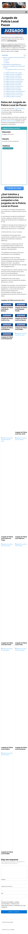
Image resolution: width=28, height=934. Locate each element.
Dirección (7, 59)
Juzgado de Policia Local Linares (13, 84)
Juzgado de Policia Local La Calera (13, 72)
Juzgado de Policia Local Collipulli (13, 83)
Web (2, 893)
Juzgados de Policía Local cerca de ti (16, 70)
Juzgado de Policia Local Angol (13, 96)
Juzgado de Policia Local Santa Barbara (15, 91)
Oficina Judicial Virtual (8, 120)
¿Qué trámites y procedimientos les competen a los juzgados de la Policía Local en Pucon (14, 66)
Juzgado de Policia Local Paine (13, 88)
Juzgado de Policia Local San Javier (14, 94)
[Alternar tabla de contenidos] (24, 55)
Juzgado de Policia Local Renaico (13, 76)
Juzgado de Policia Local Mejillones (13, 74)
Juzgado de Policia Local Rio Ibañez (14, 86)
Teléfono (7, 62)
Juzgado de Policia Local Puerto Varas (14, 79)
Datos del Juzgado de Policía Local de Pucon (14, 57)
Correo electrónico (7, 886)
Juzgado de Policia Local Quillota (13, 89)
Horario (7, 60)
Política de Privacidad (7, 922)
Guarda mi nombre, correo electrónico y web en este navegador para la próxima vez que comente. (13, 904)
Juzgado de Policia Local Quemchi (14, 93)
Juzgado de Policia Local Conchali (13, 77)
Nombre (3, 879)
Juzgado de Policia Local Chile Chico (14, 81)
